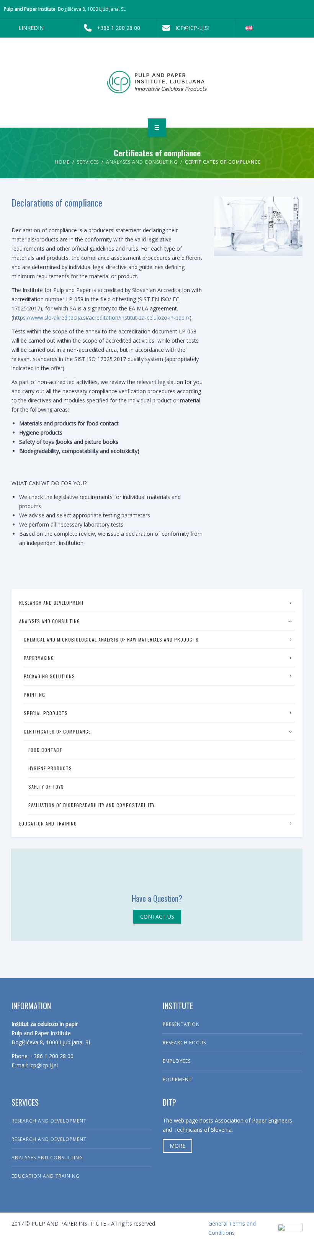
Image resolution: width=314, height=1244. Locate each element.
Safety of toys (46, 786)
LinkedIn (31, 27)
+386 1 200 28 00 (118, 27)
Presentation (181, 1024)
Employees (177, 1061)
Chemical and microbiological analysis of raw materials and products (111, 639)
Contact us (157, 916)
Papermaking (39, 658)
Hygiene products (50, 768)
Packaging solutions (49, 676)
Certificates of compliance (57, 731)
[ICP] (157, 81)
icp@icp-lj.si (192, 27)
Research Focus (184, 1042)
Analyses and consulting (142, 162)
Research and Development (51, 602)
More (177, 1145)
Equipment (177, 1079)
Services (88, 162)
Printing (34, 694)
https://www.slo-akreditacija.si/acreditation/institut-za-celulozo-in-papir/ (101, 317)
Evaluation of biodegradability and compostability (91, 805)
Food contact (45, 750)
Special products (46, 713)
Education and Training (48, 823)
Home (62, 162)
